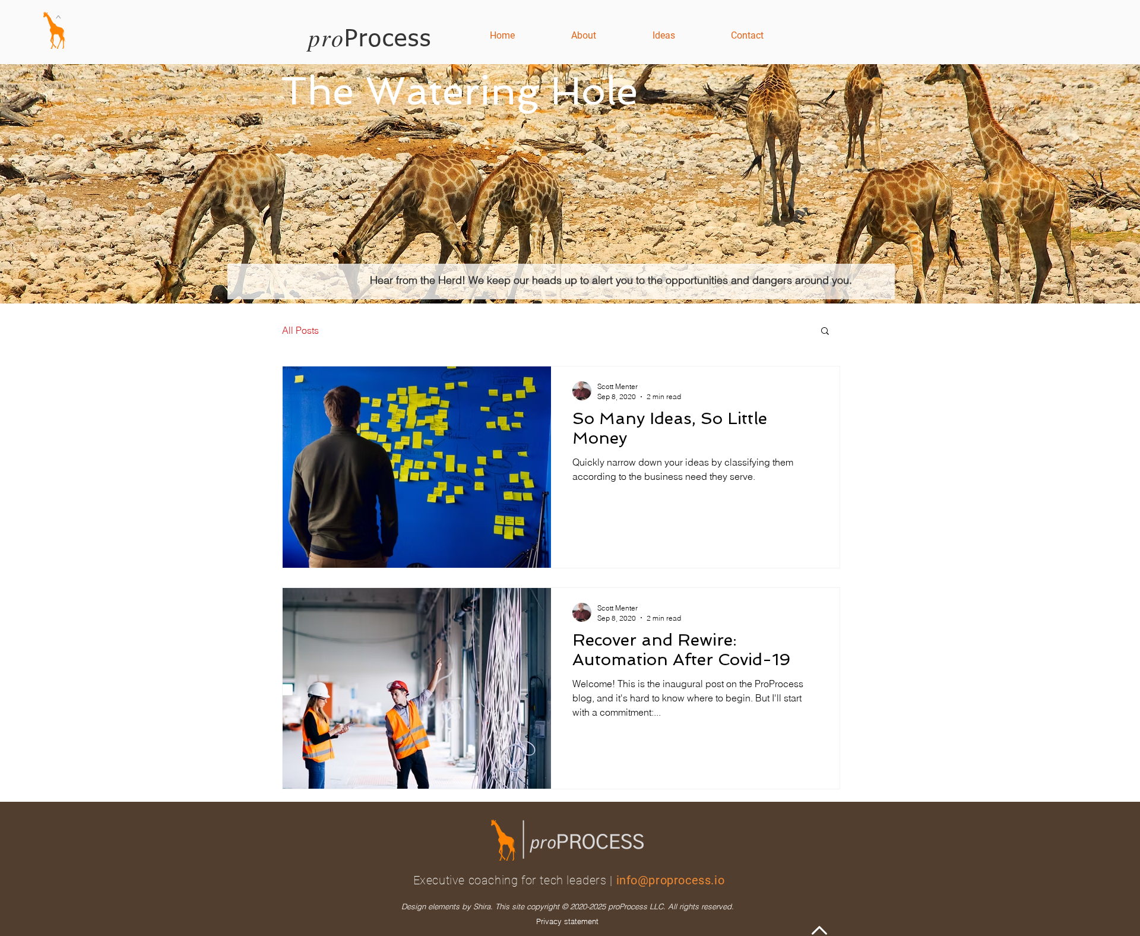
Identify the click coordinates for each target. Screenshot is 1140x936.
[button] (825, 331)
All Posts (300, 330)
